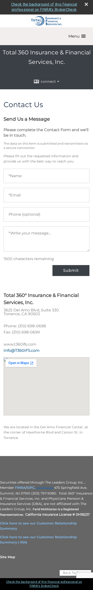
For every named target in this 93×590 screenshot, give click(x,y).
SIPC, (31, 487)
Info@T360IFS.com (22, 350)
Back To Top (73, 573)
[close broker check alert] (86, 4)
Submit (71, 270)
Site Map (7, 557)
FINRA (20, 487)
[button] (77, 36)
